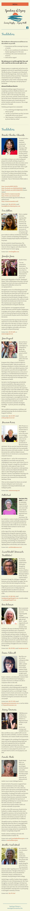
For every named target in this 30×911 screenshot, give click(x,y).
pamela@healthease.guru (18, 838)
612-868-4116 (11, 596)
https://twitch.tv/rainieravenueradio (11, 194)
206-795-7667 (11, 893)
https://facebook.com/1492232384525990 (12, 190)
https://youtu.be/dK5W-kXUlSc (10, 186)
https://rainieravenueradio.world (10, 201)
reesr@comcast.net (23, 648)
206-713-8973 (11, 416)
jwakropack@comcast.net (8, 418)
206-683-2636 (12, 204)
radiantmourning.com (14, 490)
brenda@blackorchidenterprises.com (11, 206)
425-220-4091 (11, 332)
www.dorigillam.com (13, 251)
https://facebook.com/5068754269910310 (12, 188)
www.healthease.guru (12, 840)
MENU (15, 4)
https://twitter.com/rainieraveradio (11, 196)
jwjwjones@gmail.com (7, 334)
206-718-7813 (11, 648)
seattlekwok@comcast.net (15, 547)
